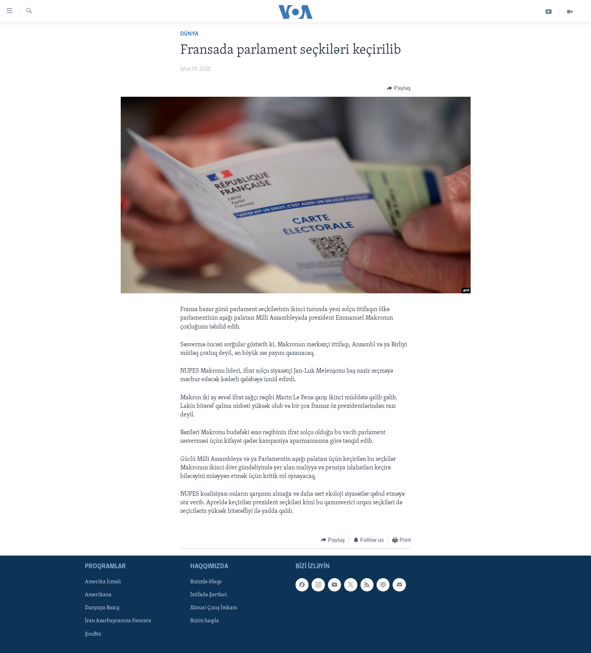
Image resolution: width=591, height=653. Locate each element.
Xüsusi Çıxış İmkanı (213, 608)
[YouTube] (549, 11)
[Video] (570, 11)
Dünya (189, 34)
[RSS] (366, 584)
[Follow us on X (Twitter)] (350, 584)
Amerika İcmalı (103, 582)
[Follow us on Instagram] (318, 584)
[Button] (399, 88)
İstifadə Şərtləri (208, 595)
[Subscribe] (399, 584)
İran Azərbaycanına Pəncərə (118, 621)
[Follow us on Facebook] (302, 584)
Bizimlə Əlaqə (206, 582)
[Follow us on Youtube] (334, 584)
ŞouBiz (93, 634)
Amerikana (98, 595)
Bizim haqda (204, 621)
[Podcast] (383, 584)
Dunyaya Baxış (102, 608)
